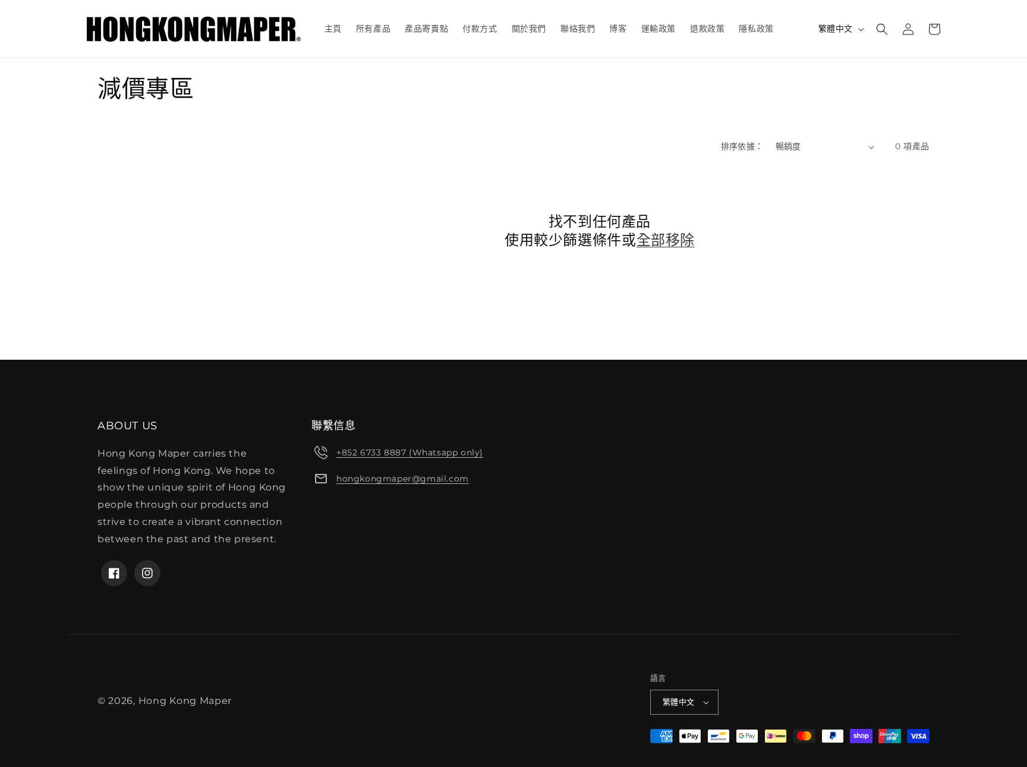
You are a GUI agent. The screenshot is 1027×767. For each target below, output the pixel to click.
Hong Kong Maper (185, 700)
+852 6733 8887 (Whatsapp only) (409, 452)
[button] (882, 29)
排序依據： (742, 146)
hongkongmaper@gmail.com (402, 478)
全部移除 (666, 240)
